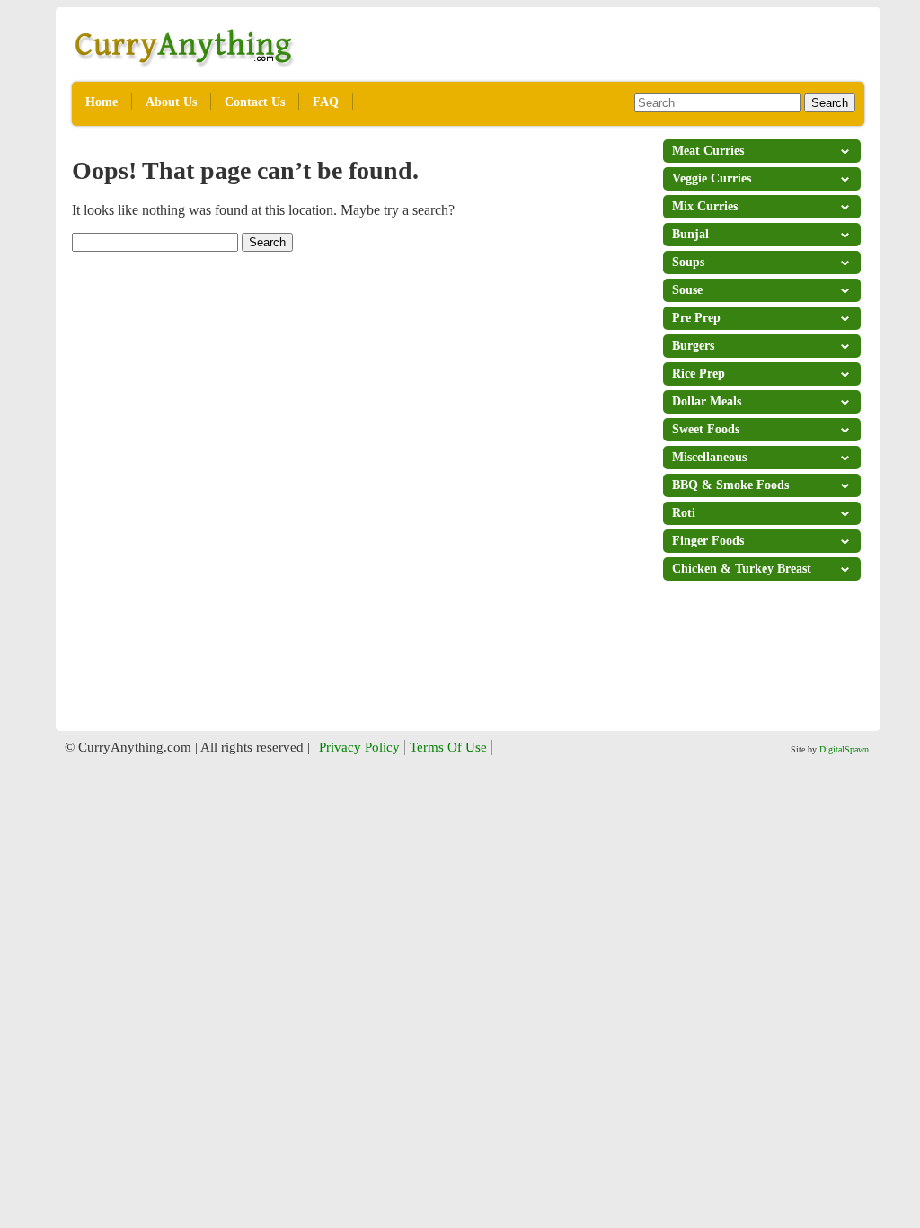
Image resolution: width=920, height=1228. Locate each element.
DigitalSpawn (844, 749)
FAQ (326, 102)
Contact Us (255, 102)
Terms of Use (448, 747)
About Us (171, 102)
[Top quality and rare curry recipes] (184, 63)
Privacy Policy (359, 747)
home (101, 102)
